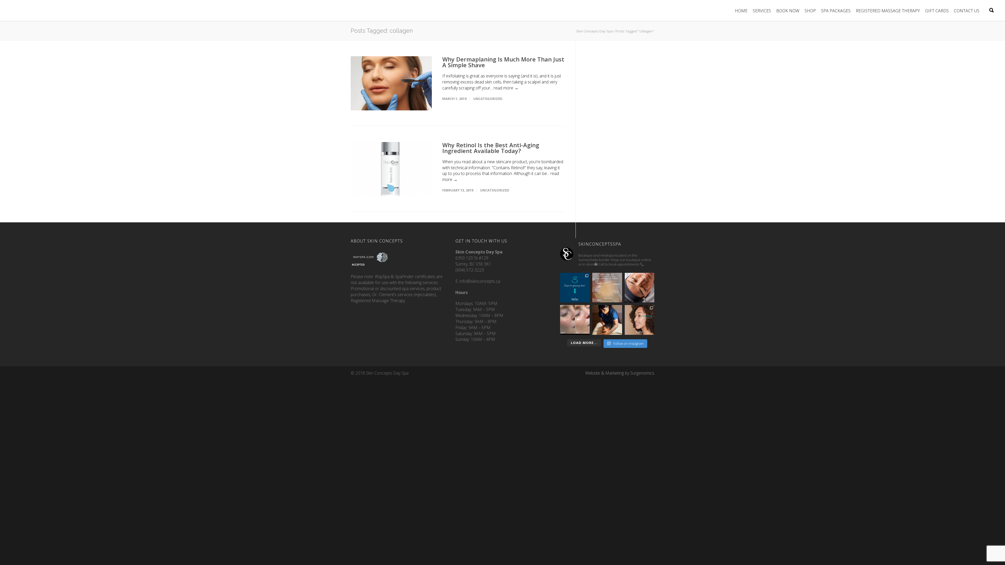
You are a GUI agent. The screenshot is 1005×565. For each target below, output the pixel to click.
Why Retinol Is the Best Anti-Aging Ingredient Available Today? (490, 148)
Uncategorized (487, 98)
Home (741, 11)
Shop (810, 11)
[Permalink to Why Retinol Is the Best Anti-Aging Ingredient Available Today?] (391, 169)
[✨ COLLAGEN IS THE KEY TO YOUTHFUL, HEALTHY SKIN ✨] (639, 320)
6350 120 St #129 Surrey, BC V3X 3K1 (478, 258)
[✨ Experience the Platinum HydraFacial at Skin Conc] (575, 320)
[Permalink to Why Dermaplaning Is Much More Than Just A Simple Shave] (391, 83)
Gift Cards (937, 11)
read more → (506, 88)
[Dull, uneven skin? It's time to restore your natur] (639, 287)
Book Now (787, 11)
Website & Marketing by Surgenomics (619, 373)
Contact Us (966, 11)
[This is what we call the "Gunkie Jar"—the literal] (607, 287)
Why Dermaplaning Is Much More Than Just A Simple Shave (503, 62)
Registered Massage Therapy (888, 11)
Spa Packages (836, 11)
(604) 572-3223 (469, 270)
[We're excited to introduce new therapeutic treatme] (607, 320)
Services (762, 11)
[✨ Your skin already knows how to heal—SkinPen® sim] (575, 287)
